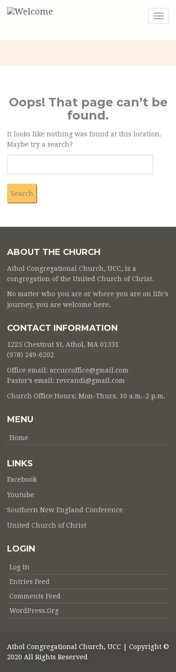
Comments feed (35, 596)
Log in (19, 567)
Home (18, 437)
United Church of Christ (46, 525)
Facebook (22, 479)
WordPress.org (34, 610)
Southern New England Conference (65, 510)
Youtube (20, 495)
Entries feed (29, 581)
